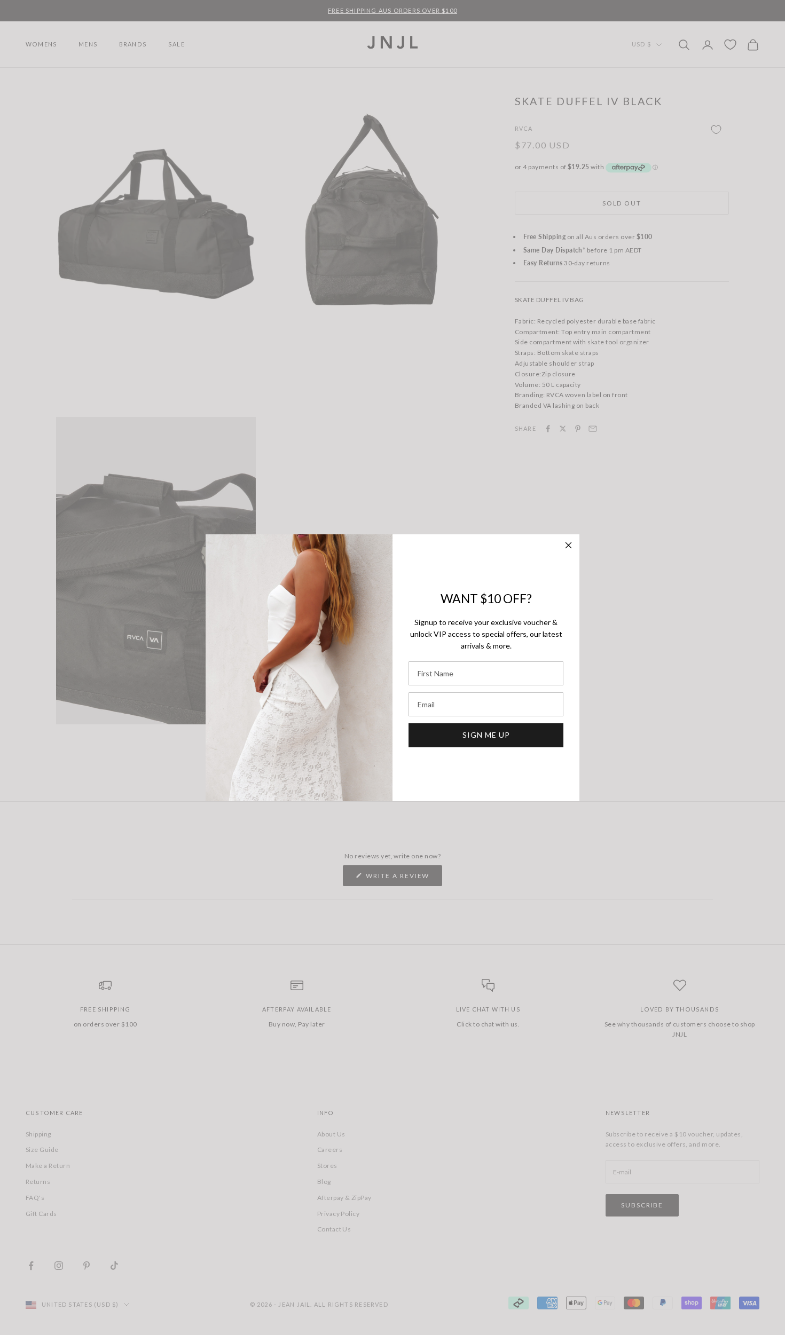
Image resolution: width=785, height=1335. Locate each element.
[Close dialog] (568, 545)
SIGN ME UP (486, 734)
